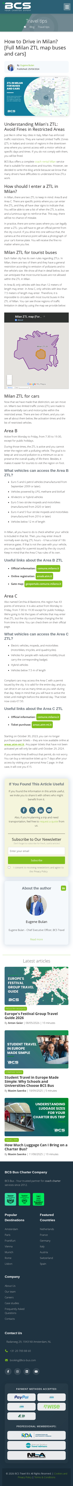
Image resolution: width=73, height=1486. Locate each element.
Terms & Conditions (44, 1477)
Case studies (12, 1303)
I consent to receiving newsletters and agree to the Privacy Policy (38, 869)
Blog (32, 27)
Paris (7, 1234)
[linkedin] (26, 1371)
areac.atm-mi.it (42, 724)
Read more (36, 939)
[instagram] (17, 1371)
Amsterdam (11, 1229)
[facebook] (8, 1371)
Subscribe (36, 860)
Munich (9, 1252)
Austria (44, 1252)
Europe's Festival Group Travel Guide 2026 (31, 1015)
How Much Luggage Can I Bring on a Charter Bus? (36, 1147)
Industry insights (16, 1008)
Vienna (9, 1246)
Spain (43, 1263)
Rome (8, 1258)
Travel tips (43, 27)
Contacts (10, 1318)
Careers (9, 1297)
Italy (42, 1246)
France (44, 1234)
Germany (45, 1240)
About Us (10, 1285)
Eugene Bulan (27, 65)
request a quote (49, 821)
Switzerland (46, 1258)
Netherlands (47, 1229)
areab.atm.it (44, 576)
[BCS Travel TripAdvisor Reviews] (40, 1199)
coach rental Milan (45, 161)
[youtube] (36, 1371)
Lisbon (8, 1263)
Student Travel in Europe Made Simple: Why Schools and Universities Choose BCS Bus (32, 1081)
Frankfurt (10, 1240)
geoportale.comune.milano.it (43, 583)
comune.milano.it (48, 568)
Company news (14, 1072)
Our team (10, 1291)
